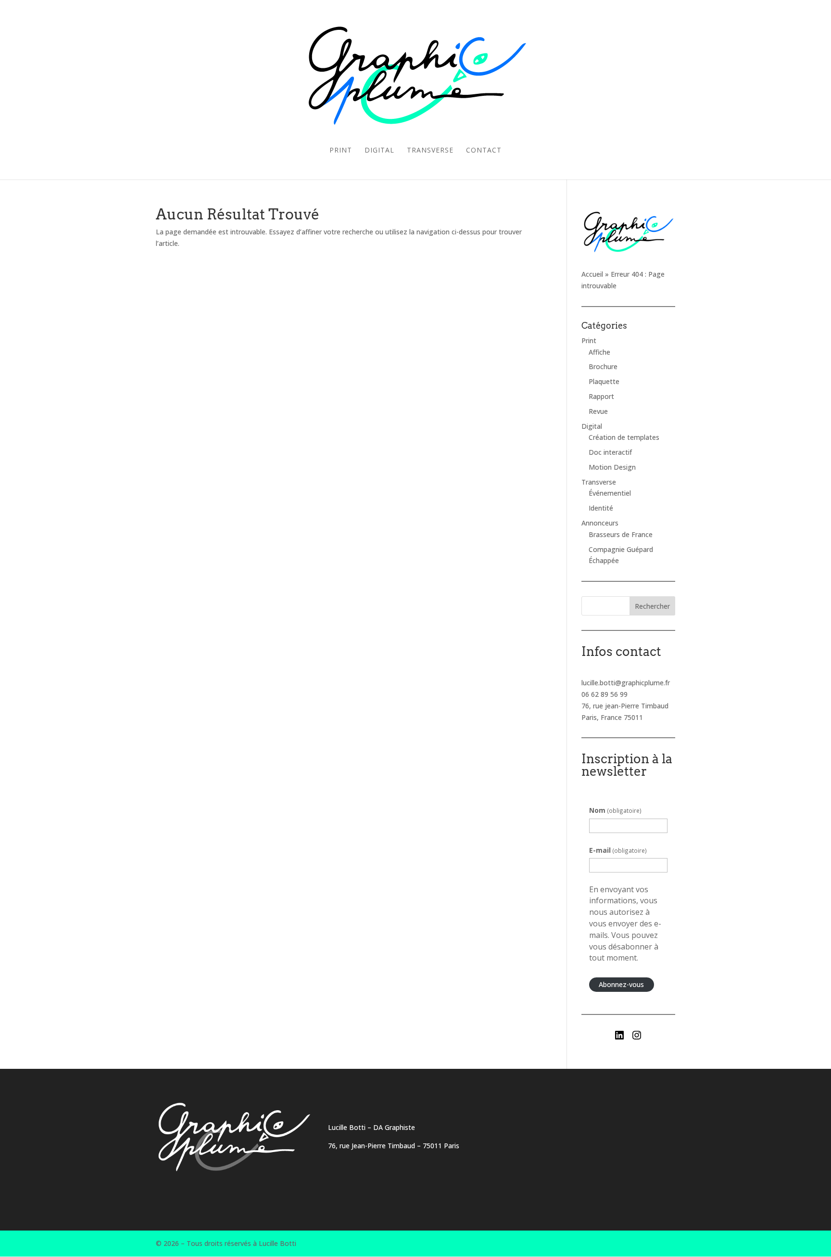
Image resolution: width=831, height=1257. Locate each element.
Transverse (430, 150)
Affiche (599, 352)
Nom (615, 810)
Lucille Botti (346, 1127)
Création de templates (624, 437)
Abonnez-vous (621, 984)
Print (340, 150)
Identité (601, 508)
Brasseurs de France (621, 534)
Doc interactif (610, 452)
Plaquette (604, 381)
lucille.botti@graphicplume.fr (625, 682)
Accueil (592, 274)
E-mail (618, 850)
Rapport (601, 396)
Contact (484, 150)
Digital (379, 150)
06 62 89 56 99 (604, 694)
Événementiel (610, 493)
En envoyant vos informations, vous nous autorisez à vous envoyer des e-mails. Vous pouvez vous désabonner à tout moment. (625, 923)
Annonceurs (599, 522)
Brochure (603, 366)
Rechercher (652, 606)
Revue (598, 411)
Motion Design (612, 467)
